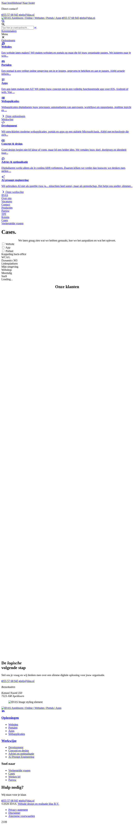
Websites (13, 724)
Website (9, 244)
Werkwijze (7, 119)
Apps (11, 730)
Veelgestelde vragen (12, 223)
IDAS (4, 195)
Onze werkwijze (14, 191)
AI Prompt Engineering (21, 756)
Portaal (9, 251)
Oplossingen (8, 40)
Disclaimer (14, 812)
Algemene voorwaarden (21, 816)
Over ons (6, 198)
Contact (5, 204)
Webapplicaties (16, 733)
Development (15, 747)
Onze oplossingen (15, 116)
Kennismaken (9, 31)
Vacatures (6, 201)
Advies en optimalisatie (21, 753)
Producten (7, 207)
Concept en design (18, 750)
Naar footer (28, 2)
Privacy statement (18, 809)
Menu (4, 34)
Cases (4, 220)
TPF (3, 213)
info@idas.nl (26, 14)
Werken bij (14, 776)
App (7, 247)
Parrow (5, 210)
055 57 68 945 (9, 14)
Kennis (5, 217)
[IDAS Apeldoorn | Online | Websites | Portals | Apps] (31, 17)
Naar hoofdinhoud (11, 2)
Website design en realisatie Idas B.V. (38, 803)
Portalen (12, 727)
